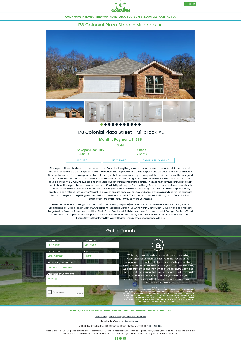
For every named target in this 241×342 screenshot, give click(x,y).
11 (139, 124)
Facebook (186, 4)
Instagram (190, 4)
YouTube (194, 4)
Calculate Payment (156, 160)
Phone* (87, 251)
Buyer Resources (145, 16)
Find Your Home (106, 16)
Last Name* (90, 240)
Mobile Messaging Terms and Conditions (127, 316)
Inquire (82, 160)
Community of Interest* (59, 262)
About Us (125, 16)
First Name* (53, 240)
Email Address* (54, 251)
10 (135, 124)
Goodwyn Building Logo (120, 6)
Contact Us (167, 16)
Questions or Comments (60, 273)
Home (73, 310)
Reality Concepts (132, 321)
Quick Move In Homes (79, 16)
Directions (119, 160)
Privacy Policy (101, 316)
